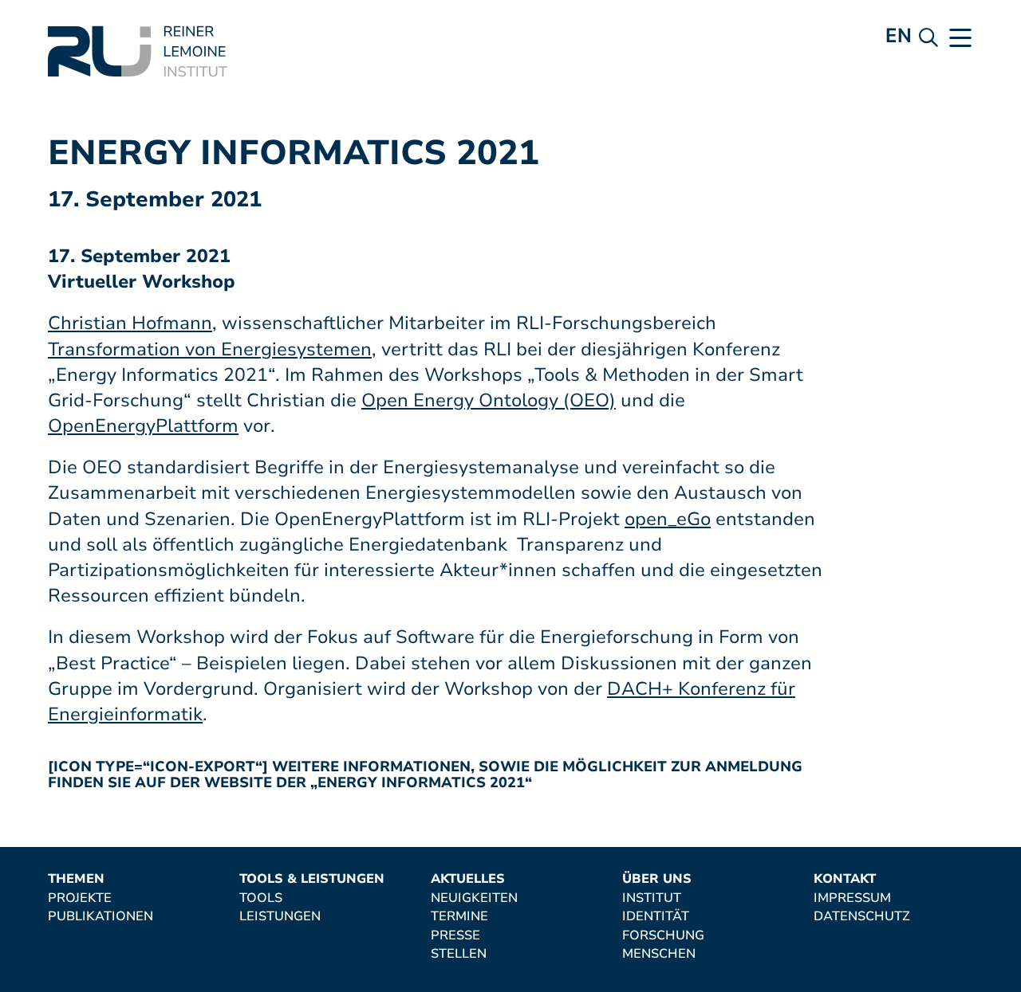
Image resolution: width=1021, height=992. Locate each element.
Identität (655, 917)
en (898, 35)
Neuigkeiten (474, 899)
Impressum (852, 899)
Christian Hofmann (130, 323)
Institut (651, 899)
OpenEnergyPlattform (143, 426)
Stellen (459, 954)
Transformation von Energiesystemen (210, 349)
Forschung (663, 936)
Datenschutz (862, 917)
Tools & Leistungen (311, 879)
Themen (76, 879)
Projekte (80, 899)
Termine (459, 917)
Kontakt (845, 879)
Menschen (659, 954)
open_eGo (668, 519)
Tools (260, 899)
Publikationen (100, 917)
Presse (455, 936)
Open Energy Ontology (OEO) (488, 400)
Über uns (657, 879)
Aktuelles (468, 879)
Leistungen (280, 917)
